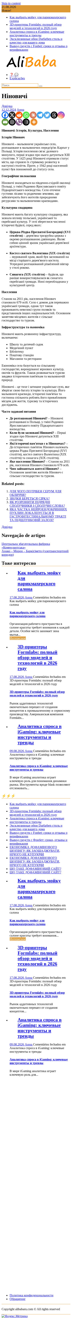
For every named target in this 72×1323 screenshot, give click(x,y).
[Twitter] (47, 115)
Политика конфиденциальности (31, 1295)
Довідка (7, 106)
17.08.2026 (17, 597)
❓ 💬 (14, 74)
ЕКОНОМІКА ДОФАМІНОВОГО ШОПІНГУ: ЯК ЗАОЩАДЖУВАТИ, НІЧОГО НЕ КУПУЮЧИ (35, 850)
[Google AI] (26, 122)
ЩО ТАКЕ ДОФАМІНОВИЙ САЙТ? (35, 868)
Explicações (17, 78)
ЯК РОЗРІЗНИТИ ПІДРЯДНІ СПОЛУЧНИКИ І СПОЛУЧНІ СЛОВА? (37, 503)
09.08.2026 (17, 751)
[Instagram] (61, 115)
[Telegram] (40, 115)
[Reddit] (19, 115)
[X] (12, 115)
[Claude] (33, 115)
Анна (20, 109)
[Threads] (54, 115)
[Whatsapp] (26, 115)
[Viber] (19, 122)
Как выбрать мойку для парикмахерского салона (39, 581)
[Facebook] (5, 115)
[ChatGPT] (12, 122)
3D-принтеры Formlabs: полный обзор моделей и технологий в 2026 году (36, 26)
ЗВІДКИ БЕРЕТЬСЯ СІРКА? (30, 498)
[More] (34, 122)
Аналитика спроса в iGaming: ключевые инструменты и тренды (37, 33)
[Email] (5, 122)
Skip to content (11, 3)
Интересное (18, 638)
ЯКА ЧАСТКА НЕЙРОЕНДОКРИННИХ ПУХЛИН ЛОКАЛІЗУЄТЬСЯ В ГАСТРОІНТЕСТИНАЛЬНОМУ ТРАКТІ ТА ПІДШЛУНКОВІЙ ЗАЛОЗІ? (38, 515)
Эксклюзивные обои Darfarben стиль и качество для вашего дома (36, 40)
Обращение (17, 1299)
